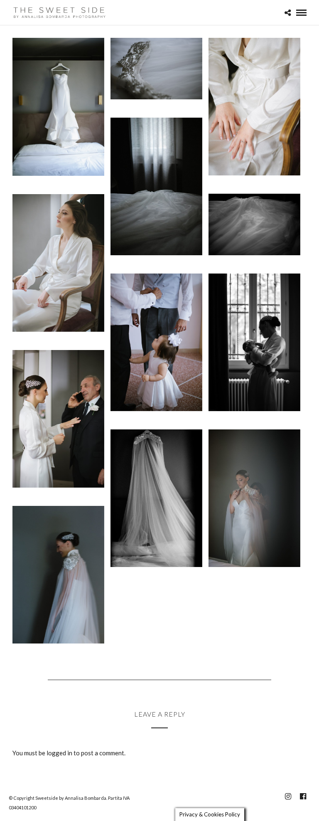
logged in (59, 753)
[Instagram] (288, 796)
